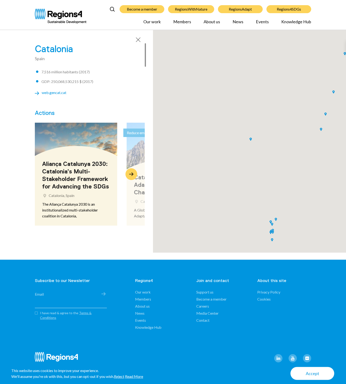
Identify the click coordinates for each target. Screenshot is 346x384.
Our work (152, 21)
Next (131, 174)
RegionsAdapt (240, 9)
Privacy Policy (268, 292)
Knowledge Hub (296, 21)
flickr (307, 358)
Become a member (142, 9)
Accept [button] (312, 373)
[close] (138, 39)
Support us (204, 292)
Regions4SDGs (289, 9)
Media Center (207, 313)
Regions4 (58, 359)
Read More (134, 376)
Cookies (264, 299)
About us (212, 21)
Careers (202, 306)
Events (262, 21)
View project (59, 215)
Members (182, 21)
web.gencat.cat (54, 92)
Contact (202, 320)
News (238, 21)
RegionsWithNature (191, 9)
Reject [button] (119, 376)
